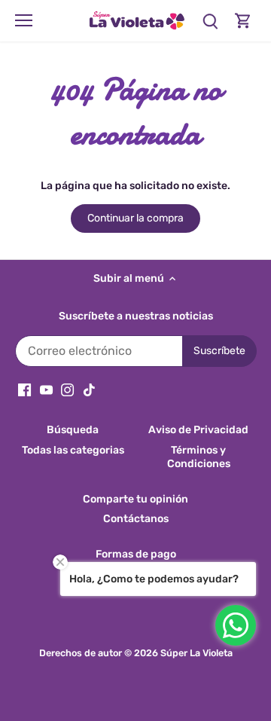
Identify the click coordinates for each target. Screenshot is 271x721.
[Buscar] (210, 20)
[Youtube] (46, 389)
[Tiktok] (89, 389)
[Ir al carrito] (243, 20)
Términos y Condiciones (198, 457)
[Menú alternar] (23, 20)
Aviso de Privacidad (198, 429)
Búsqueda (73, 429)
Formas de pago (136, 554)
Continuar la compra (135, 218)
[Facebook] (24, 389)
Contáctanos (136, 518)
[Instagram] (67, 389)
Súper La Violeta (196, 652)
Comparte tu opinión (135, 499)
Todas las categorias (73, 450)
